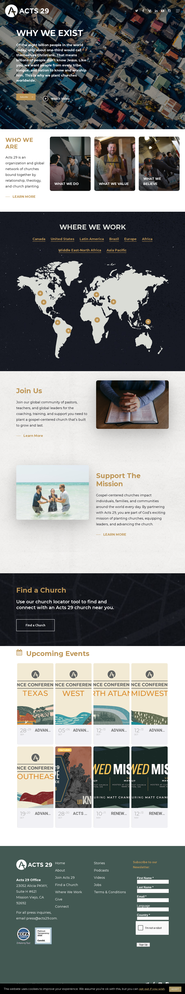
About (60, 870)
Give (58, 899)
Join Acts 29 (65, 878)
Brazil (114, 239)
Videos (99, 878)
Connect (62, 907)
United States (62, 239)
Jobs (97, 885)
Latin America (92, 239)
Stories (99, 863)
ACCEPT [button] (175, 989)
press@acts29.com (41, 918)
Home (60, 863)
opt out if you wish (152, 989)
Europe (130, 239)
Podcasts (101, 870)
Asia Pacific (116, 250)
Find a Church (66, 885)
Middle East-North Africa (80, 250)
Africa (147, 239)
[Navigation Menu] (178, 11)
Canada (39, 239)
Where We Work (68, 892)
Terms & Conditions (110, 892)
